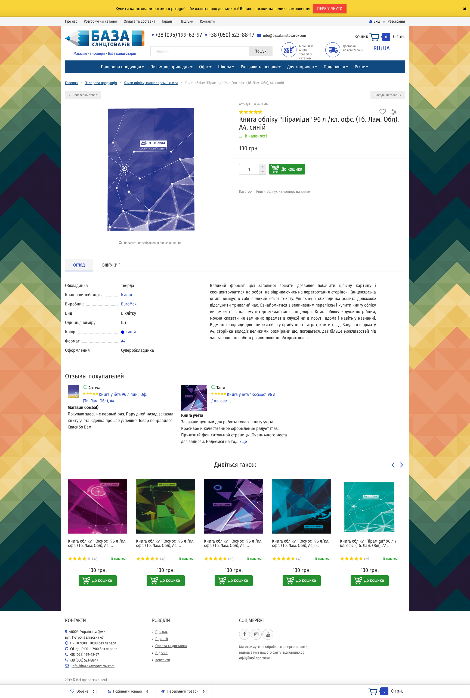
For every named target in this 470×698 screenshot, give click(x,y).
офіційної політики (254, 658)
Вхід (376, 21)
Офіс (204, 67)
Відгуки (187, 21)
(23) (366, 559)
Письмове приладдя (170, 67)
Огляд (79, 265)
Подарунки (334, 67)
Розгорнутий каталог (100, 21)
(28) (230, 559)
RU (376, 48)
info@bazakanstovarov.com (284, 35)
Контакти (207, 21)
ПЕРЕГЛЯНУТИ (329, 8)
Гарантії (168, 21)
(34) (94, 559)
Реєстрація (396, 21)
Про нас (71, 21)
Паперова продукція (121, 67)
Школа (224, 67)
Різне (360, 67)
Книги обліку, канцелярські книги (151, 83)
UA (386, 48)
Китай (126, 294)
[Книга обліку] (97, 506)
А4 (123, 341)
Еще (243, 441)
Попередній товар (84, 95)
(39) (298, 559)
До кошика (292, 169)
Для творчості (300, 67)
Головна (71, 83)
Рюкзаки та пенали (259, 67)
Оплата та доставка (139, 21)
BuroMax (129, 304)
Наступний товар (386, 95)
